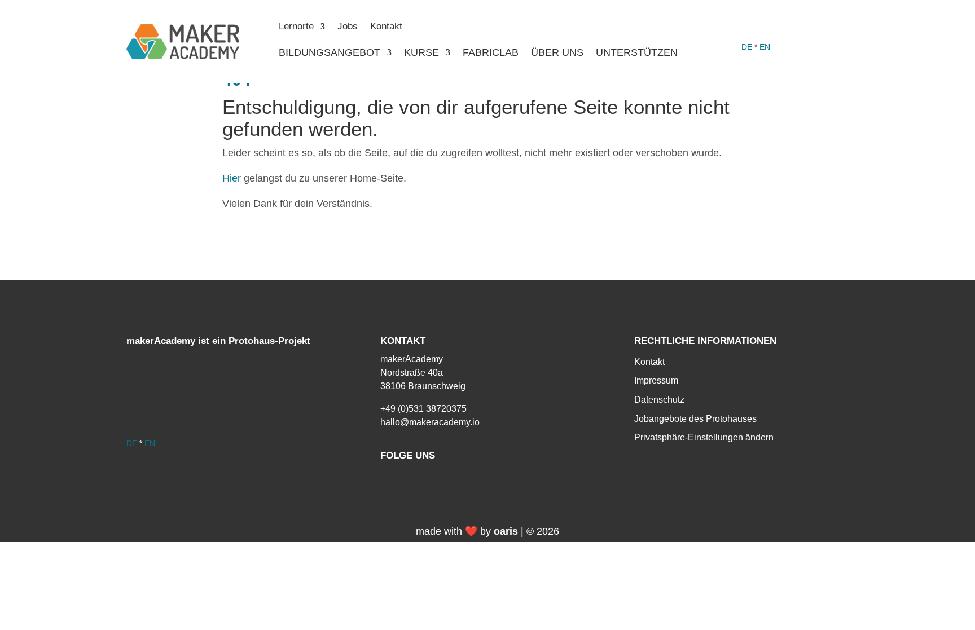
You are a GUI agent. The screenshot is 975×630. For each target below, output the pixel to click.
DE (746, 46)
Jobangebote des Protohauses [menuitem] (695, 419)
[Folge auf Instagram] (767, 27)
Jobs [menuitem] (347, 27)
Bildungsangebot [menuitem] (329, 53)
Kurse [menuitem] (421, 53)
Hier (231, 178)
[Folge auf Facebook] (745, 27)
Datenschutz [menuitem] (659, 399)
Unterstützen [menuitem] (637, 53)
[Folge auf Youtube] (790, 27)
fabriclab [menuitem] (491, 53)
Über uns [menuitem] (557, 53)
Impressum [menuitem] (656, 380)
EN (764, 46)
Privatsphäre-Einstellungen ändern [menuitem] (704, 437)
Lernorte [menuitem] (296, 27)
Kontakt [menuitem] (386, 27)
